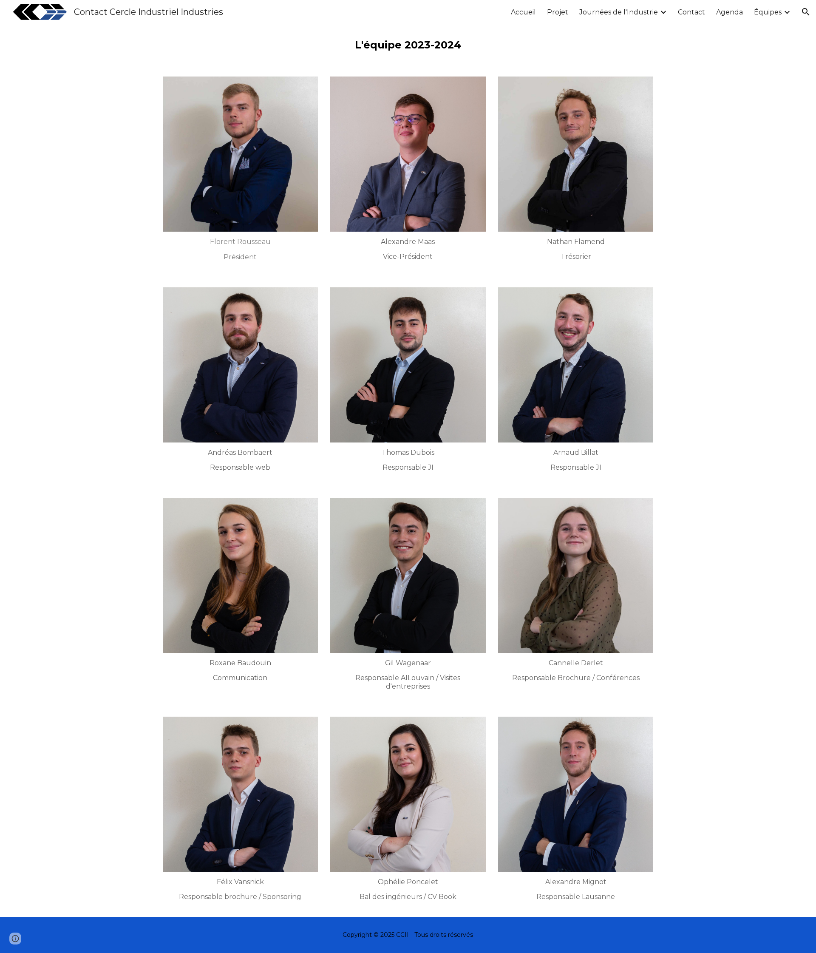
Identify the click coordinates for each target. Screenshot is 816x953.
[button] (806, 12)
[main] (408, 45)
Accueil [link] (523, 12)
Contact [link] (691, 12)
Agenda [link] (729, 12)
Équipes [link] (768, 12)
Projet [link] (557, 12)
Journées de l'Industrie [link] (618, 12)
